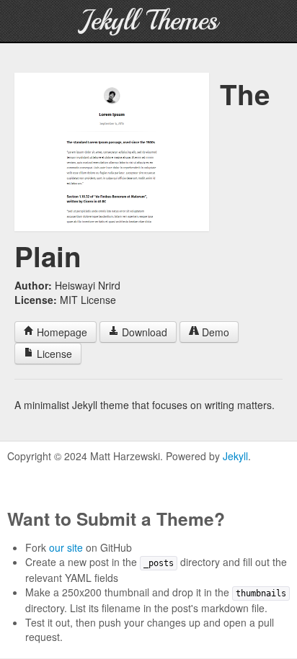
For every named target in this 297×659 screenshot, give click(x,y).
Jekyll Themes (149, 20)
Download (143, 332)
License (53, 353)
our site (66, 547)
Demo (214, 332)
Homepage (60, 332)
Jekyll (235, 456)
